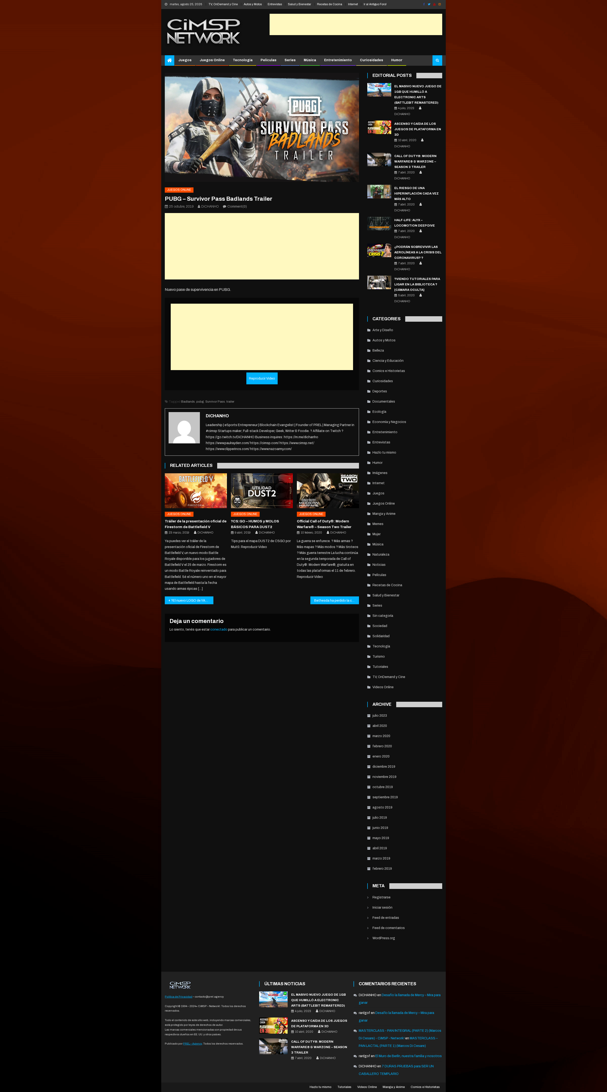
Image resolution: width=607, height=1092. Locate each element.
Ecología (379, 412)
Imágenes (379, 473)
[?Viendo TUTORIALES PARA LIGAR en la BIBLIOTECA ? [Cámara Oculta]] (379, 282)
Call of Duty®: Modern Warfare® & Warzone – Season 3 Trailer (415, 161)
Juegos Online (212, 60)
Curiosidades (371, 60)
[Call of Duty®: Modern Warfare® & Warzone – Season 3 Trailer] (379, 159)
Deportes (379, 391)
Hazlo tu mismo (384, 452)
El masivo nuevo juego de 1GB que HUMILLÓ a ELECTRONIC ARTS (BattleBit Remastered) (318, 1000)
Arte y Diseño (382, 330)
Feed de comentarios (388, 928)
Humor (396, 60)
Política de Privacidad (178, 996)
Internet (353, 4)
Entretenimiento (338, 60)
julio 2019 (379, 817)
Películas (268, 60)
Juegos (185, 60)
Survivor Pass (215, 401)
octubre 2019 (382, 787)
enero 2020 (381, 756)
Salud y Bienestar (299, 4)
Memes (377, 524)
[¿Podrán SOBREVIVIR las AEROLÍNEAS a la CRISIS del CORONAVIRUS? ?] (379, 250)
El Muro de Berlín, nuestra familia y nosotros (408, 1056)
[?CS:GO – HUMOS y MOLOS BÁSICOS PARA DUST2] (262, 490)
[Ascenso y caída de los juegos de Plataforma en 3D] (379, 127)
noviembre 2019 (384, 777)
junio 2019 (380, 828)
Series (290, 60)
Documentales (383, 401)
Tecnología (243, 60)
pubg (200, 401)
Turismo (378, 656)
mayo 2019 (380, 838)
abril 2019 (379, 848)
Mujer (376, 534)
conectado (218, 629)
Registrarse (381, 897)
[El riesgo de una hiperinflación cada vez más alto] (379, 191)
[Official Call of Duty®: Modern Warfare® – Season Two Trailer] (328, 490)
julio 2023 (379, 715)
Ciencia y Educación (388, 360)
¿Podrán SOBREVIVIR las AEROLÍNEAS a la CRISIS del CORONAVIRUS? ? (417, 252)
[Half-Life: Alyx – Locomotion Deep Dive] (379, 223)
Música (310, 60)
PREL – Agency (192, 1043)
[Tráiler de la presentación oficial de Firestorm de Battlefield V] (196, 490)
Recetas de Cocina (329, 4)
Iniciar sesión (382, 907)
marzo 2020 (381, 736)
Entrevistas (275, 4)
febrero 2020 (382, 746)
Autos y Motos (253, 4)
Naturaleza (380, 554)
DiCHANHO (210, 206)
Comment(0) (237, 206)
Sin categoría (382, 616)
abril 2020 (379, 726)
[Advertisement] (356, 24)
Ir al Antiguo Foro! (375, 4)
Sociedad (379, 626)
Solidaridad (381, 636)
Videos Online (383, 687)
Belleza (378, 350)
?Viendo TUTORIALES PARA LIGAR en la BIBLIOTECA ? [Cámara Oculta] (417, 284)
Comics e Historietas (388, 371)
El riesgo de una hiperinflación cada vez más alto (416, 193)
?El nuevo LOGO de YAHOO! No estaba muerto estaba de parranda (192, 600)
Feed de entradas (385, 918)
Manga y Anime (383, 514)
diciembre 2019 (383, 766)
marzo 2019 (381, 858)
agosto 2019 (382, 807)
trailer (230, 401)
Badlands (188, 401)
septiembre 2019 (385, 797)
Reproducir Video (262, 378)
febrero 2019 (382, 868)
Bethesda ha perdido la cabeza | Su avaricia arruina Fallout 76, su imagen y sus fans (336, 600)
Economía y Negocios (389, 422)
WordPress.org (383, 938)
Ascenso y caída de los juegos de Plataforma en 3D (417, 129)
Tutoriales (380, 667)
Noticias (379, 565)
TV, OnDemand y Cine (223, 4)
